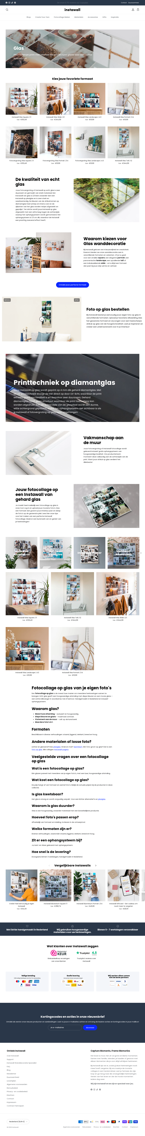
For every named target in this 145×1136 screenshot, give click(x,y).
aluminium (78, 747)
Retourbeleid (12, 1088)
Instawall (15, 1127)
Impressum (11, 1102)
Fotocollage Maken (62, 17)
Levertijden (11, 1081)
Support (10, 1059)
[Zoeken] (7, 9)
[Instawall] (72, 10)
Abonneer (90, 1027)
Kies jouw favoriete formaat (72, 79)
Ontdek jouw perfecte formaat (72, 285)
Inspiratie (115, 17)
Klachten (10, 1095)
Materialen (78, 17)
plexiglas (57, 747)
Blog (8, 1070)
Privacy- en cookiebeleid (17, 1091)
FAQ (8, 1066)
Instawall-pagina (61, 749)
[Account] (132, 9)
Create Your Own (42, 17)
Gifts (104, 17)
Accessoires (93, 17)
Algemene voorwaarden (17, 1084)
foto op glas (37, 749)
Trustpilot (84, 2)
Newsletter (11, 1073)
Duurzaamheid (133, 3)
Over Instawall (13, 1056)
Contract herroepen (15, 1106)
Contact (124, 3)
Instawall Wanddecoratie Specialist (22, 1063)
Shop (29, 17)
